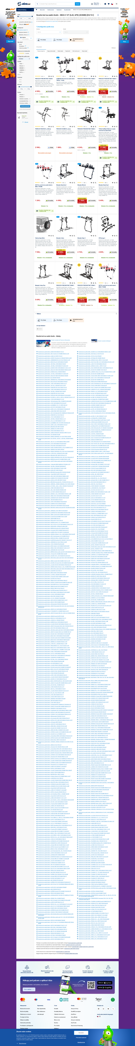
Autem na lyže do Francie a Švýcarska (60, 340)
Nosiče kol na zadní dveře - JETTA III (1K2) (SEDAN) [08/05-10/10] (93, 562)
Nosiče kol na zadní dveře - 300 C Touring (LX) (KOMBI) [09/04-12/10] (53, 353)
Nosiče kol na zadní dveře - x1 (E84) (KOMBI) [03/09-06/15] (92, 835)
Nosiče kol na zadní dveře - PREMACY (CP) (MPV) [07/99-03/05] (93, 663)
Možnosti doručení (25, 1008)
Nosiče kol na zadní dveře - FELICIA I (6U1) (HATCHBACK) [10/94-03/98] (54, 633)
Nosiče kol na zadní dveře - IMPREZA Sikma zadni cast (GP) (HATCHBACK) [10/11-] (56, 551)
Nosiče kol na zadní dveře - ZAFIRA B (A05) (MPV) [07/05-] (92, 907)
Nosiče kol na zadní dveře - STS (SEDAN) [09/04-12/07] (50, 809)
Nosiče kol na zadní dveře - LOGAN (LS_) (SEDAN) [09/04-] (51, 620)
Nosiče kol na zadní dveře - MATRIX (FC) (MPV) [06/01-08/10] (92, 576)
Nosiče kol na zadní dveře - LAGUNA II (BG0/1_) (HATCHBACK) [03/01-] (94, 564)
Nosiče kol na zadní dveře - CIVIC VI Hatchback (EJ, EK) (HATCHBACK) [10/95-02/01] (97, 383)
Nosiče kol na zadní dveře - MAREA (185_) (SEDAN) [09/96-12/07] (93, 655)
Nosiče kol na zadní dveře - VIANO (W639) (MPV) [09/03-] (91, 925)
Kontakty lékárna (58, 1011)
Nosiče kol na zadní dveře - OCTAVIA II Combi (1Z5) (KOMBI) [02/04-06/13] (54, 762)
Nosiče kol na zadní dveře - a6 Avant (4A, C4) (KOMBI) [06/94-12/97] (94, 445)
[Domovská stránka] (36, 10)
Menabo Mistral (82, 185)
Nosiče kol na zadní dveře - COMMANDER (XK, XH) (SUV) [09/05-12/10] (54, 360)
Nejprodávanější (51, 51)
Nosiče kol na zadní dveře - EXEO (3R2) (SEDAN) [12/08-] (50, 596)
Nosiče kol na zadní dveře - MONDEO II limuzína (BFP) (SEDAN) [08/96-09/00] (96, 692)
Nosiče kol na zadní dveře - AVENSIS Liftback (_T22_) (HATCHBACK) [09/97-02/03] (56, 534)
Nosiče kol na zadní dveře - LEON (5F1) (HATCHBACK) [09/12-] (52, 724)
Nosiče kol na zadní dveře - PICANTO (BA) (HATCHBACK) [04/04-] (52, 908)
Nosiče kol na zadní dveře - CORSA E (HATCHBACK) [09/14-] (92, 511)
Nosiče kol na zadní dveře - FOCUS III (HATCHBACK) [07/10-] (92, 435)
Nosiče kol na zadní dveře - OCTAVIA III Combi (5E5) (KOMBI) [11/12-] (53, 784)
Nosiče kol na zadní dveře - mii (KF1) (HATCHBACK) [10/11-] (51, 819)
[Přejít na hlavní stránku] (24, 4)
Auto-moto (42, 9)
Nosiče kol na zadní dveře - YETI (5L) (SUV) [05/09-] (90, 356)
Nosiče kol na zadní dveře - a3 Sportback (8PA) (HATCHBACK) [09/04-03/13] (55, 735)
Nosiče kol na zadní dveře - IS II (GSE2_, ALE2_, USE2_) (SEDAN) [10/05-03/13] (55, 486)
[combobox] (55, 4)
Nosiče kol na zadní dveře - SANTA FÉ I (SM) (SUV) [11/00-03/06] (93, 642)
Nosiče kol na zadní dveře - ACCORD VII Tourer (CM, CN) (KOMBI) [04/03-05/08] (55, 562)
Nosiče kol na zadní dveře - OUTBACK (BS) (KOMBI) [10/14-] (51, 862)
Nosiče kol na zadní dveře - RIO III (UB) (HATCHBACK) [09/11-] (92, 482)
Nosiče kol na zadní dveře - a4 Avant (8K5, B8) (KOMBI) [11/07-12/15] (53, 866)
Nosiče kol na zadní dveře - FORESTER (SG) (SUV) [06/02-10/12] (52, 387)
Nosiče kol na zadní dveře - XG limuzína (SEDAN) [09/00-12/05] (93, 780)
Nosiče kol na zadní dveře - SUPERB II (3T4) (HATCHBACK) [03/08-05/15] (54, 882)
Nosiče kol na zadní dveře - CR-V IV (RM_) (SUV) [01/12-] (91, 582)
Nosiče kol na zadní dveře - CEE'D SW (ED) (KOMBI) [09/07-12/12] (52, 600)
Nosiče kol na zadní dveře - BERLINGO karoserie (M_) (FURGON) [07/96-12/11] (55, 482)
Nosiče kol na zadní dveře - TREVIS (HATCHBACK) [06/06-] (51, 893)
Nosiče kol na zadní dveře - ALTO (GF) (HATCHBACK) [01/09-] (51, 407)
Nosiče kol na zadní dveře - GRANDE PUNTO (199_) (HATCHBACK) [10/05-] (95, 619)
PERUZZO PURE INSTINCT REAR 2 (86, 129)
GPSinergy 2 (102, 238)
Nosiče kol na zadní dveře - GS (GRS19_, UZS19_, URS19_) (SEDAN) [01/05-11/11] (56, 397)
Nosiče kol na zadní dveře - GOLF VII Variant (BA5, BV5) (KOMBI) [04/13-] (95, 460)
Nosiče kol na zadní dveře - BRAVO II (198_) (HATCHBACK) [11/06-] (53, 848)
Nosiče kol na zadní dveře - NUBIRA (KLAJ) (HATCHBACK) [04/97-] (53, 622)
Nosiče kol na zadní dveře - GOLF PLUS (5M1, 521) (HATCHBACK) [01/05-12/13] (96, 362)
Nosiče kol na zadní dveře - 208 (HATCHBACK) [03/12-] (50, 700)
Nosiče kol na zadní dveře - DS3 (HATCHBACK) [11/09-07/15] (92, 584)
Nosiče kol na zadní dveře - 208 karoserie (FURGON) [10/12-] (51, 716)
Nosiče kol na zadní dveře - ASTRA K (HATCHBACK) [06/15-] (51, 815)
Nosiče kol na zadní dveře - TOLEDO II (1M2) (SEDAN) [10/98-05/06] (53, 912)
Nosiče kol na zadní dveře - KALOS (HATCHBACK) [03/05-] (92, 708)
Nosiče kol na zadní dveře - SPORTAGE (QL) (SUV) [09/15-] (92, 665)
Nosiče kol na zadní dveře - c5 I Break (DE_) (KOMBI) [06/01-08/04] (93, 399)
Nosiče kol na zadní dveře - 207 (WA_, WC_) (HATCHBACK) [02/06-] (53, 659)
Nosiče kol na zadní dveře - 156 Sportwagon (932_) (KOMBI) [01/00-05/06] (54, 401)
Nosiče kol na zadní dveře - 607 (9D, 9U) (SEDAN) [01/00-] (91, 706)
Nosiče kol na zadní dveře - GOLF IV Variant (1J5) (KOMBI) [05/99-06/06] (54, 937)
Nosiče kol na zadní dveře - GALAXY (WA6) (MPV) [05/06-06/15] (93, 527)
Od (18, 16)
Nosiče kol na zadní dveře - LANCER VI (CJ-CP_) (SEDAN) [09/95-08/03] (94, 389)
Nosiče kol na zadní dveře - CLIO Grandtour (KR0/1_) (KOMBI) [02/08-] (53, 794)
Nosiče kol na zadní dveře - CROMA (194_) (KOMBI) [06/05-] (51, 898)
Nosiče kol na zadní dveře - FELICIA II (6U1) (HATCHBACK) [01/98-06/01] (54, 655)
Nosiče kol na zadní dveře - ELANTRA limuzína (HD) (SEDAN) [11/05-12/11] (55, 540)
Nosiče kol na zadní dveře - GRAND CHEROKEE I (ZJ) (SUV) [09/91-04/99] (54, 436)
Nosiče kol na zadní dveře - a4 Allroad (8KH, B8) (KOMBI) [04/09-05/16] (54, 813)
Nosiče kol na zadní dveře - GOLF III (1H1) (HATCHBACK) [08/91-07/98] (54, 868)
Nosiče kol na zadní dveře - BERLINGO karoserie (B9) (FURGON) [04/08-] (54, 472)
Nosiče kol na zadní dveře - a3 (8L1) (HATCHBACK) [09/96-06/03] (52, 651)
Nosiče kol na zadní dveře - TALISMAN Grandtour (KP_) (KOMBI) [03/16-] (95, 843)
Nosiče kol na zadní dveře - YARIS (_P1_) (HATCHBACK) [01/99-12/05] (94, 934)
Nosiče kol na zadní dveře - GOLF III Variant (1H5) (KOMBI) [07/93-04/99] (54, 900)
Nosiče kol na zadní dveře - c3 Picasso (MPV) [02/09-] (50, 722)
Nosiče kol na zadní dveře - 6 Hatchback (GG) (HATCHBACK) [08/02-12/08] (54, 710)
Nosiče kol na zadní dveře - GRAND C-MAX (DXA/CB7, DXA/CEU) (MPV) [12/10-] (96, 601)
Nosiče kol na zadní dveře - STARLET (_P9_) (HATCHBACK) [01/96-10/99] (95, 927)
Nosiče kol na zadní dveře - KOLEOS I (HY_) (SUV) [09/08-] (91, 529)
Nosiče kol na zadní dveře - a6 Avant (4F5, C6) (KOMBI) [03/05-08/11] (94, 472)
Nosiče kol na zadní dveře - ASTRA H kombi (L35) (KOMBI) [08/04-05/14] (54, 737)
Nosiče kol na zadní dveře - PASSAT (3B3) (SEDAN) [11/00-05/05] (93, 731)
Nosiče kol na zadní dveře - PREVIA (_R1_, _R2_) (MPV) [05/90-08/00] (94, 919)
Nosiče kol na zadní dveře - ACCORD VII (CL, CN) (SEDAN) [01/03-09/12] (54, 555)
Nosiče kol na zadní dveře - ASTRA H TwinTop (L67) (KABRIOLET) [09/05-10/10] (56, 758)
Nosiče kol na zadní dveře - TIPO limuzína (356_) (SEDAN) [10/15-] (93, 852)
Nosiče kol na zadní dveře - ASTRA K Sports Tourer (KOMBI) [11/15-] (53, 846)
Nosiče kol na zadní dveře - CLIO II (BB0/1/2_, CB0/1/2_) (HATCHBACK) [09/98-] (55, 817)
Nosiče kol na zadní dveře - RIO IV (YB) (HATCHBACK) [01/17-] (92, 507)
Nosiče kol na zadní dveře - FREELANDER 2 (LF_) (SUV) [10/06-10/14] (53, 645)
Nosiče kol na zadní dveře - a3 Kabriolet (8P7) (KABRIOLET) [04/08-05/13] (54, 704)
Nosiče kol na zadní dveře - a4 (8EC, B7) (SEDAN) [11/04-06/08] (52, 790)
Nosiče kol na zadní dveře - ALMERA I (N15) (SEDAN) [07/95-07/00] (53, 478)
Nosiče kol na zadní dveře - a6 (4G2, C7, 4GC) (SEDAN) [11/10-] (93, 416)
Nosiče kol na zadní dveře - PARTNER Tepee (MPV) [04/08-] (92, 862)
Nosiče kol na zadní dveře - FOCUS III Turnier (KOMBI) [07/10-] (92, 468)
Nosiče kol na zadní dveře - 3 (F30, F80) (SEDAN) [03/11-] (51, 694)
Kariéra (56, 1022)
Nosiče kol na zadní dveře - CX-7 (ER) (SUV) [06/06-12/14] (91, 525)
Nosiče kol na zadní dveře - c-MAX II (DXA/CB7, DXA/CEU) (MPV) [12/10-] (54, 432)
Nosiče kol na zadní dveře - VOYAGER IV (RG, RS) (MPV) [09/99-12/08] (53, 786)
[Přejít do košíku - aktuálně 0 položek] (116, 4)
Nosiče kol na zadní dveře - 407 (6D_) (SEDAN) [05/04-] (91, 593)
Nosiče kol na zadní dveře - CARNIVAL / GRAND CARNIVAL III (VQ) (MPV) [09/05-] (56, 484)
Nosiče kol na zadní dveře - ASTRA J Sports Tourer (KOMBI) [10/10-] (53, 807)
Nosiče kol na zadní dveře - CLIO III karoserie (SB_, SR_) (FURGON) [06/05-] (54, 850)
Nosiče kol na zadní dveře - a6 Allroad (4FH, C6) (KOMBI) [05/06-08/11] (94, 425)
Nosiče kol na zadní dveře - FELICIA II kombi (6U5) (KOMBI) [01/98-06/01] (54, 667)
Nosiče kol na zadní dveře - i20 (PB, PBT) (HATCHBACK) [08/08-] (52, 887)
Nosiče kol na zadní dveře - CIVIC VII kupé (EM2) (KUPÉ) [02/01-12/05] (94, 420)
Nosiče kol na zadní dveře (52, 21)
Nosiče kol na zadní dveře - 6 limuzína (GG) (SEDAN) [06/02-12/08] (53, 746)
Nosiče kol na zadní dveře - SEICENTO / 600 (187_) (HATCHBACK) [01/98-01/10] (96, 821)
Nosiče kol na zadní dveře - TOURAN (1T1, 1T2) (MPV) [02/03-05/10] (94, 872)
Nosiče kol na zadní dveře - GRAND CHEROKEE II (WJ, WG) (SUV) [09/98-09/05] (55, 451)
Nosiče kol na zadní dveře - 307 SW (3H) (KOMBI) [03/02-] (91, 373)
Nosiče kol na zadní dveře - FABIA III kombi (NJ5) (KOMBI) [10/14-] (53, 586)
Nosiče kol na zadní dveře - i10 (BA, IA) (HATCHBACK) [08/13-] (52, 839)
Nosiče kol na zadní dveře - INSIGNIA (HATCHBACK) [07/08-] (92, 639)
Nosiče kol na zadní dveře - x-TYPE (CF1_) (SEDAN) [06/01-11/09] (52, 643)
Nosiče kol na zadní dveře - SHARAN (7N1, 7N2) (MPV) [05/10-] (93, 850)
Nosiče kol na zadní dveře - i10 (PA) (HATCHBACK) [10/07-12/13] (52, 852)
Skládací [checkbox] (21, 96)
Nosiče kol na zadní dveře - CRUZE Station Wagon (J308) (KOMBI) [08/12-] (95, 550)
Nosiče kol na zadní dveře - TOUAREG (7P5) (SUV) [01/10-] (92, 866)
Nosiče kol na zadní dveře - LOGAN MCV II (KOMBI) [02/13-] (51, 657)
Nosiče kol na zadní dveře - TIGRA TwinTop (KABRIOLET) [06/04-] (93, 884)
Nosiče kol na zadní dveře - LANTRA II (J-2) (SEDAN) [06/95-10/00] (93, 554)
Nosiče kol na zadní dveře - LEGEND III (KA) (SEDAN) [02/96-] (92, 776)
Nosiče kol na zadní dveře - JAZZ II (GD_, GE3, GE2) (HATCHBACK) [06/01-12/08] (97, 751)
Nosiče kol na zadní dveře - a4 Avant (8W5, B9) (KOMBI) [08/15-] (52, 876)
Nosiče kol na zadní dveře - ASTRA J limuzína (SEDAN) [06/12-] (52, 792)
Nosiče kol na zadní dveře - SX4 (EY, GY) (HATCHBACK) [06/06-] (93, 637)
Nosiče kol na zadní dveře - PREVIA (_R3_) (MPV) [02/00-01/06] (93, 921)
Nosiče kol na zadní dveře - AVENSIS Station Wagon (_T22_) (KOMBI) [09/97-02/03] (56, 566)
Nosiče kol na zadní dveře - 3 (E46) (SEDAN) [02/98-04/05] (51, 673)
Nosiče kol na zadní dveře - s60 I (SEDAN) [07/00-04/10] (50, 880)
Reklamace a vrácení (25, 1014)
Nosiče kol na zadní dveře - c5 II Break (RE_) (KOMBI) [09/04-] (92, 418)
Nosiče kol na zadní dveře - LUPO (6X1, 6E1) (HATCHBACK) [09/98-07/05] (95, 661)
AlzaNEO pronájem (76, 1011)
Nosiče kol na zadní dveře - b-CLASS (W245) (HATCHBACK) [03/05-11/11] (54, 624)
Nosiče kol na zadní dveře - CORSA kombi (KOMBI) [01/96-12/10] (93, 422)
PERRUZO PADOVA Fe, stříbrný (43, 129)
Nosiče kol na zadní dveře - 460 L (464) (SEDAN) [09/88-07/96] (52, 489)
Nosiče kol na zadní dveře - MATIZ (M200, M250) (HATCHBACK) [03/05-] (95, 759)
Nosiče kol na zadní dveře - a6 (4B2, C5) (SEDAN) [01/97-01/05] (93, 397)
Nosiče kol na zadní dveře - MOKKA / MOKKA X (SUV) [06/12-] (92, 801)
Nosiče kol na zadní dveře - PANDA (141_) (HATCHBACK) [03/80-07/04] (94, 684)
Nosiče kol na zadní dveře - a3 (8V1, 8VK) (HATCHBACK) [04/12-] (52, 675)
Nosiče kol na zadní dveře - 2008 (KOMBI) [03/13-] (49, 518)
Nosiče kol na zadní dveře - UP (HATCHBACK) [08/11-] (91, 911)
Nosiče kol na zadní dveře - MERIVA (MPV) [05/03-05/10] (91, 785)
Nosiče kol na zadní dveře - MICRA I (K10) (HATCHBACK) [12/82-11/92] (94, 491)
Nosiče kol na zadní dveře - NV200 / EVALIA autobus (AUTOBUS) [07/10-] (95, 625)
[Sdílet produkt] (98, 15)
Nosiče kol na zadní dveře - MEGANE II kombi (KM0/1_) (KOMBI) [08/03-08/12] (96, 761)
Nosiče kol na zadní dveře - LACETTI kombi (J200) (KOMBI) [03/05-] (94, 721)
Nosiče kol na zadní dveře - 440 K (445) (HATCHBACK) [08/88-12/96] (53, 476)
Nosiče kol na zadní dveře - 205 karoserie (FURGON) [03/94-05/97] (53, 604)
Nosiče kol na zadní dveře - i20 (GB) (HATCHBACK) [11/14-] (51, 878)
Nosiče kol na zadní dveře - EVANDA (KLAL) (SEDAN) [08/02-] (52, 371)
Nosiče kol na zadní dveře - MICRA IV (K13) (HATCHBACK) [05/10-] (93, 509)
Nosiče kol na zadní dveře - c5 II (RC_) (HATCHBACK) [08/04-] (92, 411)
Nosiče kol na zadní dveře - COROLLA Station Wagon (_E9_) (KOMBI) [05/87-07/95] (97, 629)
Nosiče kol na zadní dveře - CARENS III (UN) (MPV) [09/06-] (51, 449)
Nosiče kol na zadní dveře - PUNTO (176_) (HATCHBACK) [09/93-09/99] (94, 727)
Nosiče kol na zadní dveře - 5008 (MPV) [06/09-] (89, 613)
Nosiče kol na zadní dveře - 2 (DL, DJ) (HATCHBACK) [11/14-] (51, 420)
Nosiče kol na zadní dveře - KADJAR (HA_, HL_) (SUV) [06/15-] (92, 478)
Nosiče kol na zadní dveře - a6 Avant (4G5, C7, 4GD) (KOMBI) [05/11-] (94, 480)
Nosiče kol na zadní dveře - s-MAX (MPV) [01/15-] (90, 823)
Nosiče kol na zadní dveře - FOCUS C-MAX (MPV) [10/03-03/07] (93, 385)
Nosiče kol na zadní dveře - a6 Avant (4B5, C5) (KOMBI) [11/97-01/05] (94, 464)
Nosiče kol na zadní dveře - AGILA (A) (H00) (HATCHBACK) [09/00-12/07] (54, 369)
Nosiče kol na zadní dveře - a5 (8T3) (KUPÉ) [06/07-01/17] (51, 902)
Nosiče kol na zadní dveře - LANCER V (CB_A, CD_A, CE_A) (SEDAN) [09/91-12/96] (97, 371)
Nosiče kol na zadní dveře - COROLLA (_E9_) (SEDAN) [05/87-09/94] (94, 456)
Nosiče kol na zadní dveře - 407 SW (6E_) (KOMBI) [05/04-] (92, 599)
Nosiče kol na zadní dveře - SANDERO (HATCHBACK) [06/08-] (51, 698)
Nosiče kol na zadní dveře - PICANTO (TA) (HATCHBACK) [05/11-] (52, 929)
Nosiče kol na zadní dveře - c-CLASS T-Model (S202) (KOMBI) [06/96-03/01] (55, 760)
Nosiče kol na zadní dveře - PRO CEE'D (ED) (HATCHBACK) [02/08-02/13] (95, 403)
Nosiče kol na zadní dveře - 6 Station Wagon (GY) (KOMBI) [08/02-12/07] (54, 776)
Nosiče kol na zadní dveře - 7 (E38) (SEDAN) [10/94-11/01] (92, 651)
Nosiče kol (59, 9)
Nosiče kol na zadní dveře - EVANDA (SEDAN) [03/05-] (91, 586)
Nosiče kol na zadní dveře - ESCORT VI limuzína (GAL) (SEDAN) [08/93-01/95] (55, 752)
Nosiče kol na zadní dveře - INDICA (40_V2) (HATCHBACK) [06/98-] (53, 362)
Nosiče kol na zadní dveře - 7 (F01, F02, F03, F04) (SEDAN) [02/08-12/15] (95, 667)
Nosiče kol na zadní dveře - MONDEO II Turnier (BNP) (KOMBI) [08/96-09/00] (95, 696)
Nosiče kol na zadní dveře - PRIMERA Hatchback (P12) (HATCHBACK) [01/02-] (96, 795)
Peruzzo (21, 65)
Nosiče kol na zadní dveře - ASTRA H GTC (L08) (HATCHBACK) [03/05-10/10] (55, 720)
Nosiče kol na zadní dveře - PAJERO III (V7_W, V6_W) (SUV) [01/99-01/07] (95, 605)
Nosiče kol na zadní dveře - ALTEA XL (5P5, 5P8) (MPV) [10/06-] (52, 480)
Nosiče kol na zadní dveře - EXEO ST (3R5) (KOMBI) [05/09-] (51, 602)
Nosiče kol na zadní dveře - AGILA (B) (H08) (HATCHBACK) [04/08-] (53, 375)
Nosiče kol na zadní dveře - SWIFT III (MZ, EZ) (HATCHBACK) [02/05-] (94, 611)
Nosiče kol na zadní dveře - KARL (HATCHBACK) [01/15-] (91, 763)
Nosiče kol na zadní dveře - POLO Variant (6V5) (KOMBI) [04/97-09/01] (94, 833)
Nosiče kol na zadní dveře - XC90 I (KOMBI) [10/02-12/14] (91, 540)
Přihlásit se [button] (96, 4)
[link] (25, 122)
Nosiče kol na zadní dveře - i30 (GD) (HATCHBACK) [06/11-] (51, 939)
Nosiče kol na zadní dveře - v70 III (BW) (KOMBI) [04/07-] (91, 462)
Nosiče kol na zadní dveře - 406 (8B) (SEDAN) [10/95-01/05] (92, 568)
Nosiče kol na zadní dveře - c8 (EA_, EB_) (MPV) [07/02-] (91, 474)
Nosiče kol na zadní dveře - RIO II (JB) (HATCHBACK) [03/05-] (92, 470)
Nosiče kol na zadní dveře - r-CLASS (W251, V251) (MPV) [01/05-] (93, 831)
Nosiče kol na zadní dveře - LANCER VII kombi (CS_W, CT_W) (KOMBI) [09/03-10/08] (97, 401)
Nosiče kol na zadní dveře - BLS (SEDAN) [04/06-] (49, 377)
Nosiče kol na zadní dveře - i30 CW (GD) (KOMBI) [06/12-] (91, 379)
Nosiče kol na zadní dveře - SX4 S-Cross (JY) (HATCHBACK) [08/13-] (94, 644)
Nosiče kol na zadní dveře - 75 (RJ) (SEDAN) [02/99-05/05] (51, 544)
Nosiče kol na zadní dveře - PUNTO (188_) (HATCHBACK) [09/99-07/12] (94, 733)
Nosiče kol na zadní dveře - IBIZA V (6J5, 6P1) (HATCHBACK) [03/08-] (53, 669)
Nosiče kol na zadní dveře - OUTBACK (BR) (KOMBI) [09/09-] (51, 854)
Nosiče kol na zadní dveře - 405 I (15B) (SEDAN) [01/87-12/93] (92, 515)
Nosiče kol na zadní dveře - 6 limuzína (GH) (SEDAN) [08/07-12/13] (53, 756)
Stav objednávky (41, 1008)
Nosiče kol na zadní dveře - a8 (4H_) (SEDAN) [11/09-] (91, 548)
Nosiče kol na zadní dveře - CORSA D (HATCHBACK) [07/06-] (92, 501)
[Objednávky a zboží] (105, 4)
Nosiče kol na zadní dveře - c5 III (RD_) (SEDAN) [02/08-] (91, 433)
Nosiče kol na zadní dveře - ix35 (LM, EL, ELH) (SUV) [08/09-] (92, 503)
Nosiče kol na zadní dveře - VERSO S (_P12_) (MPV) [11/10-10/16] (93, 932)
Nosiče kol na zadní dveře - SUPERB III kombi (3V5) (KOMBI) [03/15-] (53, 910)
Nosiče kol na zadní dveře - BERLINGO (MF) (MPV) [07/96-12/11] (52, 455)
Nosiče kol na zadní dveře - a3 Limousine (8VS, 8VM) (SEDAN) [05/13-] (54, 718)
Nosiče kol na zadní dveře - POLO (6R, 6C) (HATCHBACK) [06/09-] (93, 805)
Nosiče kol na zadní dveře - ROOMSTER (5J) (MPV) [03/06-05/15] (52, 843)
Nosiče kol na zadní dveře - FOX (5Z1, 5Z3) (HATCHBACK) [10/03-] (53, 801)
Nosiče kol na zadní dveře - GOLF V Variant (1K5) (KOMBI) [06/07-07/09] (95, 387)
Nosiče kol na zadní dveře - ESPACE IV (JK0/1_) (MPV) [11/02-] (92, 365)
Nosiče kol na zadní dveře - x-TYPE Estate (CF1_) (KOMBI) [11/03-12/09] (54, 649)
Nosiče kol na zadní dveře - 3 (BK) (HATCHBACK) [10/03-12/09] (52, 468)
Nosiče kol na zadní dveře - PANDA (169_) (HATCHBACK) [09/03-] (93, 686)
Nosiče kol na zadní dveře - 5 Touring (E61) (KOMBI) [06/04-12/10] (93, 542)
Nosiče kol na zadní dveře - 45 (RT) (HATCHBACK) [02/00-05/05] (52, 501)
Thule (21, 63)
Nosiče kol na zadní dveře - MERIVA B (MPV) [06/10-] (90, 791)
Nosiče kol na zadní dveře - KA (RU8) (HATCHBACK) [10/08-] (92, 623)
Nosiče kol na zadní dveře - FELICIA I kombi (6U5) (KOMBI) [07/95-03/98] (54, 637)
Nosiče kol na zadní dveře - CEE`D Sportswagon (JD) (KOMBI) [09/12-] (53, 536)
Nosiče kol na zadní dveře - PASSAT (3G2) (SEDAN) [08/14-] (92, 741)
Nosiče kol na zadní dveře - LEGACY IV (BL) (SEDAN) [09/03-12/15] (53, 671)
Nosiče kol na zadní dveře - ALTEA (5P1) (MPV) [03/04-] (50, 470)
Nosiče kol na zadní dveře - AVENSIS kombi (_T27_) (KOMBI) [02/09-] (53, 522)
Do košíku (50, 91)
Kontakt (56, 1008)
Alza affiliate (74, 1017)
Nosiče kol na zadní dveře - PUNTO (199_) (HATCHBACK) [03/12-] (93, 737)
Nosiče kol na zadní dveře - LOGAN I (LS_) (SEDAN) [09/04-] (92, 603)
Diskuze (114, 47)
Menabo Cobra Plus (40, 285)
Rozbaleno (21, 46)
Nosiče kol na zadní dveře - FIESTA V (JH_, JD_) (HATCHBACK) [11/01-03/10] (55, 904)
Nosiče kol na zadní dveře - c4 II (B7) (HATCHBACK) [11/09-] (51, 860)
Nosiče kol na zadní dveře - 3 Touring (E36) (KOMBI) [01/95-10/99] (52, 811)
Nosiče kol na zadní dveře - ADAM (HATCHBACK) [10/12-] (51, 351)
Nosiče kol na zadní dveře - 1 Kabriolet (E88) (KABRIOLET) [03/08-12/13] (54, 464)
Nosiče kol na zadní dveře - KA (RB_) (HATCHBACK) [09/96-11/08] (93, 621)
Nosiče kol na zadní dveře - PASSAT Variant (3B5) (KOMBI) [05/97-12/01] (95, 772)
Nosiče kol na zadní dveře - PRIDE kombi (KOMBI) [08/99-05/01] (93, 381)
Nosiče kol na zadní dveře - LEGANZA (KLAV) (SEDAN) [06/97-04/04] (53, 497)
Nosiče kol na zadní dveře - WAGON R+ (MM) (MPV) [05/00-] (92, 749)
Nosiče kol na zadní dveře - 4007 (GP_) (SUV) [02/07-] (90, 484)
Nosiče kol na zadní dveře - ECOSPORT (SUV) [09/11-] (50, 570)
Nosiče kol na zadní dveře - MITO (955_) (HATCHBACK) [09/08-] (52, 927)
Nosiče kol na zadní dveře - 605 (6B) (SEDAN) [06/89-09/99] (92, 700)
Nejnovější (84, 51)
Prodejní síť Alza (24, 1017)
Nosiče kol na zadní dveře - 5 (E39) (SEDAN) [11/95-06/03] (92, 486)
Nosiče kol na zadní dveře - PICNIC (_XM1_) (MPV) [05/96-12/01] (93, 917)
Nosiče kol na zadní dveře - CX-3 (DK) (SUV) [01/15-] (90, 476)
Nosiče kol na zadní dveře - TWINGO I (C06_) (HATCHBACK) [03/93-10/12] (95, 870)
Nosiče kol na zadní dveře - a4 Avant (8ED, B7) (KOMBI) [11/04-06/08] (53, 858)
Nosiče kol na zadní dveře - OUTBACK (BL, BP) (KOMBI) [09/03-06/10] (53, 841)
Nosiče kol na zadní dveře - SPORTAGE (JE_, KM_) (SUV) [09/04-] (93, 650)
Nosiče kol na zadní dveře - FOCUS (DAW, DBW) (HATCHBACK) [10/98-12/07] (96, 375)
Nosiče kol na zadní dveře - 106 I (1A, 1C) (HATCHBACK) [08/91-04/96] (53, 441)
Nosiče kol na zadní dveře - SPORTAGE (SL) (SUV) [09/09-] (92, 673)
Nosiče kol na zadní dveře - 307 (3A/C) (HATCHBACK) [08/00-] (52, 935)
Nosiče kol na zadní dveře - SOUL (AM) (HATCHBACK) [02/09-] (92, 627)
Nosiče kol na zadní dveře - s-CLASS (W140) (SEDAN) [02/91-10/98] (94, 839)
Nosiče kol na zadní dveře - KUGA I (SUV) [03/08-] (90, 640)
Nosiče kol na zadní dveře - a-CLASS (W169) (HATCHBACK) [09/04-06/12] (54, 564)
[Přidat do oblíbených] (49, 76)
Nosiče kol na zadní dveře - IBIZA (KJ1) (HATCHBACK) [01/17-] (52, 618)
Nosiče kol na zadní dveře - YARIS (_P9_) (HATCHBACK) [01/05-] (93, 938)
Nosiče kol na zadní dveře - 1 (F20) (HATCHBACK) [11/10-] (51, 399)
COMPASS (22, 70)
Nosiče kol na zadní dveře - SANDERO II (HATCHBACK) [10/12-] (52, 708)
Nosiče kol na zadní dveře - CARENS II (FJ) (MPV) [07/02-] (51, 428)
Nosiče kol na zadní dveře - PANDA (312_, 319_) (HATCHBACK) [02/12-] (94, 690)
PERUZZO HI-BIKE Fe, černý (63, 129)
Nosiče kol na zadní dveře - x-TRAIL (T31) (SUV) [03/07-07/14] (92, 909)
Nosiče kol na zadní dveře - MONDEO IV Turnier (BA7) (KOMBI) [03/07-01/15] (96, 729)
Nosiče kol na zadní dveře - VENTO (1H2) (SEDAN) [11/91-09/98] (93, 915)
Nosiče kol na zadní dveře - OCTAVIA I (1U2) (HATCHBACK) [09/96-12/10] (54, 714)
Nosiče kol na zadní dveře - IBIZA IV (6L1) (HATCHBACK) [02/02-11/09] (54, 647)
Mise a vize (57, 1020)
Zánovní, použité (23, 48)
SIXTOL (21, 72)
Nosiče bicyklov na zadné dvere (63, 951)
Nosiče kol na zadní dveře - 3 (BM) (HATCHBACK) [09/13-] (51, 487)
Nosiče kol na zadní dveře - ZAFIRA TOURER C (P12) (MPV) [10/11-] (94, 913)
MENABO (22, 68)
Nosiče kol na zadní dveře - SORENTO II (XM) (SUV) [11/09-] (92, 609)
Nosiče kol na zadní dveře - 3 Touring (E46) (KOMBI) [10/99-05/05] (52, 821)
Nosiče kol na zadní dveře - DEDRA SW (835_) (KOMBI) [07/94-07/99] (53, 538)
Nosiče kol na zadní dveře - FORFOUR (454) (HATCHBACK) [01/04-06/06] (54, 395)
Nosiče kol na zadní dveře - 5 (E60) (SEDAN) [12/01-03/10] (92, 493)
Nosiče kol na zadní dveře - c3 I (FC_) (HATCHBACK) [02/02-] (51, 653)
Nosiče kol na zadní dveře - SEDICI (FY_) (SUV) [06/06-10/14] (92, 819)
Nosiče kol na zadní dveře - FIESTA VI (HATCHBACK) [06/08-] (51, 920)
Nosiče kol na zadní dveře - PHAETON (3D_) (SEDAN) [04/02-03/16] (94, 797)
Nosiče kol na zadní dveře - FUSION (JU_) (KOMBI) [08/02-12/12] (93, 513)
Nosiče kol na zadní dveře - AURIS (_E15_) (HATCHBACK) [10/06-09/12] (54, 409)
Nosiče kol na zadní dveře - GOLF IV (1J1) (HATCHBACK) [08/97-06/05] (54, 906)
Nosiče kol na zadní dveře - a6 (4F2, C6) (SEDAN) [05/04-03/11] (93, 409)
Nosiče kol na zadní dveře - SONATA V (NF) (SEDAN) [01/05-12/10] (93, 702)
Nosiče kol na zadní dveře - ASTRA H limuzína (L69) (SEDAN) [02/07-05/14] (55, 750)
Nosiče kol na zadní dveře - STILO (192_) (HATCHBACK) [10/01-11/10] (94, 829)
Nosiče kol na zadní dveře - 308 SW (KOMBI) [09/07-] (90, 431)
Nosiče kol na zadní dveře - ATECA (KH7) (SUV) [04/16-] (50, 520)
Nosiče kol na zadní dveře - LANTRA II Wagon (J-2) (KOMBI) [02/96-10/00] (95, 566)
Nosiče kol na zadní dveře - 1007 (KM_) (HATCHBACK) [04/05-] (52, 363)
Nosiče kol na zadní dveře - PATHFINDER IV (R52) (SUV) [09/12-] (93, 694)
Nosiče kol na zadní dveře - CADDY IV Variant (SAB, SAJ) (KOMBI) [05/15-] (54, 631)
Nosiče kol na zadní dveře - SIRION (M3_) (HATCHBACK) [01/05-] (52, 827)
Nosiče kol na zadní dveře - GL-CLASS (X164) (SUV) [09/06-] (92, 753)
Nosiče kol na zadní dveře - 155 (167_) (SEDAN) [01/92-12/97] (52, 385)
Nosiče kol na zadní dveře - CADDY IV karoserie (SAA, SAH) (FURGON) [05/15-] (55, 626)
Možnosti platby (24, 1011)
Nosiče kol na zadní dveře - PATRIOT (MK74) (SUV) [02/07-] (51, 588)
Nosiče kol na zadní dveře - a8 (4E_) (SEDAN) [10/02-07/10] (92, 544)
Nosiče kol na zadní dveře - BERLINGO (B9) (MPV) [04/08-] (51, 426)
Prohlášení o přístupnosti (26, 1025)
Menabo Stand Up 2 (104, 185)
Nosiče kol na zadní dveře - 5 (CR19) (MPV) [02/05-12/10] (51, 696)
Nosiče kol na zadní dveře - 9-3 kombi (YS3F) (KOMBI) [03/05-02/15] (53, 530)
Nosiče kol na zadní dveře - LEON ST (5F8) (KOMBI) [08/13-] (51, 772)
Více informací (22, 1043)
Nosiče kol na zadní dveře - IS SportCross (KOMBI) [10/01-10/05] (52, 516)
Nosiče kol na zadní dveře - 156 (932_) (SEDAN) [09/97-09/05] (52, 391)
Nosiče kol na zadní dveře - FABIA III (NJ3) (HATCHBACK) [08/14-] (52, 580)
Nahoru (39, 313)
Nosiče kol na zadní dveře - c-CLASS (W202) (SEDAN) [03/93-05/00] (53, 665)
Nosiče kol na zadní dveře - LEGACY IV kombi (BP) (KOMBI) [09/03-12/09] (54, 682)
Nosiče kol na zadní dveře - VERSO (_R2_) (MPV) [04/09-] (91, 930)
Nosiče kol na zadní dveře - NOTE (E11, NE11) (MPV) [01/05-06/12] (93, 591)
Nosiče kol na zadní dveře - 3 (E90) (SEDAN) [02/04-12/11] (51, 686)
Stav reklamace (41, 1011)
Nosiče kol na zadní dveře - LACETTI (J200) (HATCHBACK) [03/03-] (93, 717)
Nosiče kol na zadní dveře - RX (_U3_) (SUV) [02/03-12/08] (51, 692)
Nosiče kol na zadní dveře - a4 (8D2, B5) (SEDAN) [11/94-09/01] (52, 766)
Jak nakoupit (40, 1014)
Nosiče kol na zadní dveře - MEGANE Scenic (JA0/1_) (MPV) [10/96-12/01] (95, 803)
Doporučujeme (41, 51)
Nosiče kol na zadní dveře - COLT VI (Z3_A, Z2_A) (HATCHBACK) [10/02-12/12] (55, 524)
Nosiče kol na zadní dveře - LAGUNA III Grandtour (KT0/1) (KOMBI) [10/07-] (95, 589)
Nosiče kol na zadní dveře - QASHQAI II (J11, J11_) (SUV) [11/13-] (93, 817)
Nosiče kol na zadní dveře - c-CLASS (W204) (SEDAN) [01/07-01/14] (53, 690)
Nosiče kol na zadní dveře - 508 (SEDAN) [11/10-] (90, 682)
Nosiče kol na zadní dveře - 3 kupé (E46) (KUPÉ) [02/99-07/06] (52, 788)
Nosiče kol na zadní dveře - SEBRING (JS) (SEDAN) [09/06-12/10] (52, 641)
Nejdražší (67, 51)
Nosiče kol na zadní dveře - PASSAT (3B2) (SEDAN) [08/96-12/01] (93, 725)
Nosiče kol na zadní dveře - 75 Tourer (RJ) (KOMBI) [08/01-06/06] (52, 553)
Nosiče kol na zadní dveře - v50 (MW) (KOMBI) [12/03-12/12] (92, 405)
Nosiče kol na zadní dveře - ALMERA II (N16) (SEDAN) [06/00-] (52, 503)
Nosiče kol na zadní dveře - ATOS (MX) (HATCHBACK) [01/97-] (52, 445)
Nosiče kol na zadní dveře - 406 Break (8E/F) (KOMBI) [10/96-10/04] (94, 580)
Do (32, 16)
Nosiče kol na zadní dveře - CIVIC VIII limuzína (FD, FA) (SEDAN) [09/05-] (95, 441)
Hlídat (51, 147)
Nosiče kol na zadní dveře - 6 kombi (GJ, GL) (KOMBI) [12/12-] (52, 733)
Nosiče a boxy (51, 9)
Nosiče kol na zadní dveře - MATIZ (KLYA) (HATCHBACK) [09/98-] (52, 572)
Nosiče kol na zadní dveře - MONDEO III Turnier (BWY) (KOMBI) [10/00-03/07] (96, 713)
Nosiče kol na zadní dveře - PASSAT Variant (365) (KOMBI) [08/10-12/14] (95, 764)
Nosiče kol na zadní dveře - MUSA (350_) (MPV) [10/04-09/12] (52, 739)
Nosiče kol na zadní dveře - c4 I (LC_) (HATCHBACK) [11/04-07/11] (53, 823)
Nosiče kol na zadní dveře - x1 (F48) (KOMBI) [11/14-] (90, 837)
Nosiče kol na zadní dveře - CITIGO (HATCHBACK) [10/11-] (51, 430)
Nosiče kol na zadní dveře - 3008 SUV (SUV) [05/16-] (49, 744)
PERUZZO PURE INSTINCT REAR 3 (44, 78)
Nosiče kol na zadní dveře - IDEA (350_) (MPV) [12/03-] (91, 631)
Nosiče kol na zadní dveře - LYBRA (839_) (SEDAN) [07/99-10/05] (52, 726)
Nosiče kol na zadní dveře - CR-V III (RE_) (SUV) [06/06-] (91, 570)
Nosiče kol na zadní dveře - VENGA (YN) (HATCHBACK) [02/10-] (93, 715)
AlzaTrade (73, 1022)
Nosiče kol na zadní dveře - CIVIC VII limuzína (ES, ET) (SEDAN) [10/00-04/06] (96, 427)
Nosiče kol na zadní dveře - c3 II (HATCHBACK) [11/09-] (50, 663)
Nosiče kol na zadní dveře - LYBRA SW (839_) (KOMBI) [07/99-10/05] (53, 730)
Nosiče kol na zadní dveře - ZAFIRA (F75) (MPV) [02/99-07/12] (92, 880)
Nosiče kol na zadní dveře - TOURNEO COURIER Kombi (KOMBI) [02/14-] (95, 901)
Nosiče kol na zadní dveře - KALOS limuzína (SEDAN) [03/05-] (92, 712)
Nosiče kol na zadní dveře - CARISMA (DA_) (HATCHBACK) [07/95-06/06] (54, 379)
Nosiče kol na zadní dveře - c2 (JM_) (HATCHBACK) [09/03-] (51, 594)
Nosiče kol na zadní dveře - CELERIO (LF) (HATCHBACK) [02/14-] (52, 679)
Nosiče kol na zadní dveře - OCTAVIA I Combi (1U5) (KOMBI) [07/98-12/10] (54, 732)
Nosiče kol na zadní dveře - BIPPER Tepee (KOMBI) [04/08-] (92, 745)
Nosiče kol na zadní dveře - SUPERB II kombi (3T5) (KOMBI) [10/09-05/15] (54, 891)
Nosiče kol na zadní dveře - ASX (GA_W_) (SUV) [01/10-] (91, 353)
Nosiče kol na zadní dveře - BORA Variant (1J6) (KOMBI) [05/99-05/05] (53, 546)
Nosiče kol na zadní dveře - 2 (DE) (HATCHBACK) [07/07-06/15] (52, 403)
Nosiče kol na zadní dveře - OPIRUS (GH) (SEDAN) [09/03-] (51, 870)
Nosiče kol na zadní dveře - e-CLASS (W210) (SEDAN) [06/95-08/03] (94, 458)
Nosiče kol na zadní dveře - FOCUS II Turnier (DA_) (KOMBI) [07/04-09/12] (95, 429)
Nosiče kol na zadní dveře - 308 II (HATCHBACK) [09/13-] (91, 407)
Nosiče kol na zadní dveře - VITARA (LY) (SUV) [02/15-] (91, 704)
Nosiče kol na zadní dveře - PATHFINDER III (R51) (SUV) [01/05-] (93, 688)
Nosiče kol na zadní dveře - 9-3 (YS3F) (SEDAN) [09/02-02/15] (52, 491)
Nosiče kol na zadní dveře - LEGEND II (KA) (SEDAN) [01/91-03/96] (93, 766)
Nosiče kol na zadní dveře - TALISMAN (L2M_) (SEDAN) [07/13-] (93, 841)
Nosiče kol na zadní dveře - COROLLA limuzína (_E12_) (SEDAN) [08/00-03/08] (96, 595)
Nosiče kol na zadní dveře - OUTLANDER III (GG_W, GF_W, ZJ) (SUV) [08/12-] (96, 538)
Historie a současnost (59, 1017)
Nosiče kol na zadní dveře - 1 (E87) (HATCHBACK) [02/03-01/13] (52, 389)
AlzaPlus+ (73, 1014)
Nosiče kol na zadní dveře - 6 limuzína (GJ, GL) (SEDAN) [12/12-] (52, 764)
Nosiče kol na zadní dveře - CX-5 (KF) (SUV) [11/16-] (90, 495)
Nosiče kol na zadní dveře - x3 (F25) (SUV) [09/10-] (90, 848)
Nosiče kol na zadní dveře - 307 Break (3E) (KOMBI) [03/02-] (92, 358)
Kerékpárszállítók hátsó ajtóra (71, 953)
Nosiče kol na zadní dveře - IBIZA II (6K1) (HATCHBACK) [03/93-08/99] (53, 635)
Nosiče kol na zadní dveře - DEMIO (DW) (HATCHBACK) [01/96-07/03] (94, 558)
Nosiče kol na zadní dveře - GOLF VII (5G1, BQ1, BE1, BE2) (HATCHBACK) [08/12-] (97, 443)
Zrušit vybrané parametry (25, 109)
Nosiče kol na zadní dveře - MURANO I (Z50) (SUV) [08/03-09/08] (93, 537)
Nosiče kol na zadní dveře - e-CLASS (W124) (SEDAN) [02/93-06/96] (94, 447)
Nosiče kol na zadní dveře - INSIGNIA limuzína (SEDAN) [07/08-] (93, 675)
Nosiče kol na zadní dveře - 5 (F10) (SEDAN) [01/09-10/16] (92, 499)
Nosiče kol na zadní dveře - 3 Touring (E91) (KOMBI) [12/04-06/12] (52, 829)
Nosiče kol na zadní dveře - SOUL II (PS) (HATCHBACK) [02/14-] (93, 635)
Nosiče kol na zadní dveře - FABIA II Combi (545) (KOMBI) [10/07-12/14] (54, 560)
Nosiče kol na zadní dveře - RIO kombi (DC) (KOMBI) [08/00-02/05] (93, 523)
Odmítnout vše (81, 1042)
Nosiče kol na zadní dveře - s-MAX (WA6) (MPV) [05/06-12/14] (92, 825)
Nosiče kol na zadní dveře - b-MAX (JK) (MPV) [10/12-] (50, 356)
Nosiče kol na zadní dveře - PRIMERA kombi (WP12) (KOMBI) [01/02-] (94, 799)
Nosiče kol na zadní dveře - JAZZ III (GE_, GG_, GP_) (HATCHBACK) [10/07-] (95, 755)
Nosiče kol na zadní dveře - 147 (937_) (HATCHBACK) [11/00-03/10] (53, 373)
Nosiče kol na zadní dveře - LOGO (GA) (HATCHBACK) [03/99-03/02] (94, 789)
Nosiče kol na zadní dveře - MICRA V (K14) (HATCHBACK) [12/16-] (93, 531)
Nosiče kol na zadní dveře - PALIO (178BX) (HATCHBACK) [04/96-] (93, 680)
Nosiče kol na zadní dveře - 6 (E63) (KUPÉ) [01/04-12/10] (91, 607)
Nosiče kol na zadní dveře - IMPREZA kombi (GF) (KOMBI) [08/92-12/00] (54, 459)
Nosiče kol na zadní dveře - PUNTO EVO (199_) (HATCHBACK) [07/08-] (94, 743)
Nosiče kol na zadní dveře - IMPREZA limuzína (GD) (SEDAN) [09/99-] (53, 528)
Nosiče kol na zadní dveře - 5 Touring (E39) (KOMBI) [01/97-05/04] (93, 533)
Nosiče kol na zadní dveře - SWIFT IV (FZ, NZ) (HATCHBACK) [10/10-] (94, 617)
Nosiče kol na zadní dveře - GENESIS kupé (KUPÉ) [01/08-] (51, 616)
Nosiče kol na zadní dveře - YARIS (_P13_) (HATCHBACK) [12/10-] (93, 936)
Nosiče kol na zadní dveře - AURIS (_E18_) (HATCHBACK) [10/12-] (52, 424)
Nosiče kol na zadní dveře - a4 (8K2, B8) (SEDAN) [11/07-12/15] (52, 797)
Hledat (77, 4)
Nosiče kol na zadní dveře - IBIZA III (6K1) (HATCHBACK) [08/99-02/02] (53, 639)
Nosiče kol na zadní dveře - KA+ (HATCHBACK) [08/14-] (91, 633)
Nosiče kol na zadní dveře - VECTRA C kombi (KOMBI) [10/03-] (92, 893)
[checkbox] (25, 22)
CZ (100, 1016)
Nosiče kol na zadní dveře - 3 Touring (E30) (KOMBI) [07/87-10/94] (52, 803)
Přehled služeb (24, 1028)
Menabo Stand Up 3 (61, 185)
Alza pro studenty (75, 1020)
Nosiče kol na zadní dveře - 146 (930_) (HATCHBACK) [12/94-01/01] (53, 365)
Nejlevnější (60, 51)
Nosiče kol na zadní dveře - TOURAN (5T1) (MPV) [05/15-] (91, 878)
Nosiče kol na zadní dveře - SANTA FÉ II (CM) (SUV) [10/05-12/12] (93, 657)
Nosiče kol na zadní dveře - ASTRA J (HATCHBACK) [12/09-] (51, 768)
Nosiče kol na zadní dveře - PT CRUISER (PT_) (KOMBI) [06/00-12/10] (53, 611)
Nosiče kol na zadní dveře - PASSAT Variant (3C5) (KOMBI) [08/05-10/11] (95, 787)
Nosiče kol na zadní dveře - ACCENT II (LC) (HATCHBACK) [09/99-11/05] (95, 351)
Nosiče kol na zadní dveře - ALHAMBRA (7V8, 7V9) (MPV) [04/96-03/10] (54, 422)
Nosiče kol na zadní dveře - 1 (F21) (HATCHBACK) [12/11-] (51, 416)
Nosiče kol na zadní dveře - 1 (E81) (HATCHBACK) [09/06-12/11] (52, 383)
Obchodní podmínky (25, 1022)
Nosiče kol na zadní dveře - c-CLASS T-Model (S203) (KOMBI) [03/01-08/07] (55, 770)
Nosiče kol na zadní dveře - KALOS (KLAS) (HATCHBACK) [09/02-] (53, 381)
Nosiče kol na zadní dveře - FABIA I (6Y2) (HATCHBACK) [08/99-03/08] (53, 495)
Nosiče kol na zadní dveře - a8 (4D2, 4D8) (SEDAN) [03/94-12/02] (93, 535)
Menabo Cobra (60, 238)
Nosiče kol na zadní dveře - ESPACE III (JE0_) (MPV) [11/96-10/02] (93, 360)
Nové (20, 44)
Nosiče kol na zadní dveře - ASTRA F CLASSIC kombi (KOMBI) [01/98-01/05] (55, 582)
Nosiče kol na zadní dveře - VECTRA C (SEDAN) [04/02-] (91, 891)
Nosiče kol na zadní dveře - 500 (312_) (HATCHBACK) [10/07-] (52, 688)
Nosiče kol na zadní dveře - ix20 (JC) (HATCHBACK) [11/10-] (92, 497)
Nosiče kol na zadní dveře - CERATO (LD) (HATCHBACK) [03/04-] (52, 609)
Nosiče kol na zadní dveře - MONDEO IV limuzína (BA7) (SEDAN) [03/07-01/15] (96, 723)
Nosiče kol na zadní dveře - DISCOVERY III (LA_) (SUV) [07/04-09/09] (53, 584)
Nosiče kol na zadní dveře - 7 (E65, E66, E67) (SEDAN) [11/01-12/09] (94, 659)
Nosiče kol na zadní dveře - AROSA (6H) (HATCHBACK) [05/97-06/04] (53, 505)
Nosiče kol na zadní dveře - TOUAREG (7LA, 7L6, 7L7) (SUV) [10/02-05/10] (95, 864)
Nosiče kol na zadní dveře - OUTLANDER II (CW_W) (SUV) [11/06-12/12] (95, 521)
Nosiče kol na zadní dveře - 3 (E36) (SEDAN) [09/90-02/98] (51, 661)
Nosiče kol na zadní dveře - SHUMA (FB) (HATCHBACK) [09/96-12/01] (94, 578)
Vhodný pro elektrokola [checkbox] (24, 103)
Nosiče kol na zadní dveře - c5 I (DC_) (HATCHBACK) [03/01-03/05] (93, 395)
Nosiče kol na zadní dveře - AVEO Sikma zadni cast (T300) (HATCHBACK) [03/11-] (56, 568)
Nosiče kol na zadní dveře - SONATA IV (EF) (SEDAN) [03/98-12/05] (93, 698)
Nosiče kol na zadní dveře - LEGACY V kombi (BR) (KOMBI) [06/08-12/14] (54, 706)
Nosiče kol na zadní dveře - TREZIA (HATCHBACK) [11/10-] (51, 933)
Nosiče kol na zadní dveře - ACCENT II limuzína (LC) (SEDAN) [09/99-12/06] (54, 358)
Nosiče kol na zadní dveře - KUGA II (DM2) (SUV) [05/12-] (91, 653)
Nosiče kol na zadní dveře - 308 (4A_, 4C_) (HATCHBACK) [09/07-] (93, 391)
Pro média (57, 1025)
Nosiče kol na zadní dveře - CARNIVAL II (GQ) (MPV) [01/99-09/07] (53, 510)
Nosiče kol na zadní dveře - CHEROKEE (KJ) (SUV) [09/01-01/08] (52, 542)
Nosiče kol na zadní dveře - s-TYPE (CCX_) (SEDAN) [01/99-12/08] (52, 453)
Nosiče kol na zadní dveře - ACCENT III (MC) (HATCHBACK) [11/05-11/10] (54, 367)
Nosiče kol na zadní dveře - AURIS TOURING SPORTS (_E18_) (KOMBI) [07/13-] (55, 447)
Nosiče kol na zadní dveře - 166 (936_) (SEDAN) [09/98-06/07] (52, 466)
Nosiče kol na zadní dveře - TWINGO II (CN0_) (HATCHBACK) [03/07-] (94, 876)
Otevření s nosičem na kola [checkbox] (24, 98)
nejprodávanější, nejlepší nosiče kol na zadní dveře (83, 946)
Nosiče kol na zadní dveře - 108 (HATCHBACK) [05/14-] (50, 499)
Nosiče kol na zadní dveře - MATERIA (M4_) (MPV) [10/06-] (51, 774)
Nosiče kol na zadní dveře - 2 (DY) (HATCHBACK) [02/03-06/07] (52, 443)
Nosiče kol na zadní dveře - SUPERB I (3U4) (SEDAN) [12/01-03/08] (53, 874)
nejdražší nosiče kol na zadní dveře (73, 944)
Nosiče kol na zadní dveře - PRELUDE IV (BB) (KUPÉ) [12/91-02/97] (93, 856)
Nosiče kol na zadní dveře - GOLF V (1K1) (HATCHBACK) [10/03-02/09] (94, 377)
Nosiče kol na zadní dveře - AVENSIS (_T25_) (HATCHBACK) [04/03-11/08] (54, 493)
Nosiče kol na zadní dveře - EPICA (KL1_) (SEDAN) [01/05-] (92, 560)
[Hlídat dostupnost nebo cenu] (51, 76)
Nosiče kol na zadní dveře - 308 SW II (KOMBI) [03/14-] (91, 439)
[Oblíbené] (109, 4)
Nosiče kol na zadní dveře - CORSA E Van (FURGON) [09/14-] (92, 517)
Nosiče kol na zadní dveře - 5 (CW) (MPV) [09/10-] (49, 702)
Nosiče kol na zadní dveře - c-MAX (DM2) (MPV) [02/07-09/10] (52, 411)
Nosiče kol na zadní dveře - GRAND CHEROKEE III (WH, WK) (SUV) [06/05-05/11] (56, 457)
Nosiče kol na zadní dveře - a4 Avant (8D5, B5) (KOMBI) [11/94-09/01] (53, 831)
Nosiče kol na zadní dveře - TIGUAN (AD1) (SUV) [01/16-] (91, 860)
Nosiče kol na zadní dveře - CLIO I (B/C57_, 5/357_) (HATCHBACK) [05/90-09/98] (56, 799)
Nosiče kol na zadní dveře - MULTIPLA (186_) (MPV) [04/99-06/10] (93, 669)
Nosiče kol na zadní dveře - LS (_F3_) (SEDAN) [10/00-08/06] (51, 598)
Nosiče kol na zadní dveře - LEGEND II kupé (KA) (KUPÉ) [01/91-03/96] (94, 770)
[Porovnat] (53, 76)
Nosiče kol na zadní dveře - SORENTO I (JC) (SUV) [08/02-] (92, 597)
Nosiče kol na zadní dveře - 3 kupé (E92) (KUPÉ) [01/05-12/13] (52, 795)
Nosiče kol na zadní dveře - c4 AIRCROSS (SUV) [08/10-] (50, 778)
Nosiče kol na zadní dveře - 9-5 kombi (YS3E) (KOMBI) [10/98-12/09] (53, 576)
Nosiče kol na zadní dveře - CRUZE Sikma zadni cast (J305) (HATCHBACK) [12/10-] (97, 546)
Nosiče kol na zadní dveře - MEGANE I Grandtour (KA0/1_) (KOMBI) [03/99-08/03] (97, 739)
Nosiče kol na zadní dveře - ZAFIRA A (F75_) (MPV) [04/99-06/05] (93, 903)
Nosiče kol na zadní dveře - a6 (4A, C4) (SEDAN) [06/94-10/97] (92, 393)
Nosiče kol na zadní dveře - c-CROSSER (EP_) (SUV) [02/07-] (92, 487)
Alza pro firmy (74, 1008)
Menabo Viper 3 (82, 238)
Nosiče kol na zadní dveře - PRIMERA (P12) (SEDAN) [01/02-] (92, 774)
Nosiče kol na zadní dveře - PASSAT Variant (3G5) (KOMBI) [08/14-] (93, 793)
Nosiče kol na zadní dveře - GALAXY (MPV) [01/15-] (90, 519)
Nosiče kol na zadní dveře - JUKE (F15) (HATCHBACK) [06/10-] (92, 363)
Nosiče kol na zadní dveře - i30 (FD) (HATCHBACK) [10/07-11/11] (52, 925)
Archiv (40, 328)
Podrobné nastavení (81, 1037)
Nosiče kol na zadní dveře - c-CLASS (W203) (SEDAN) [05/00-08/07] (53, 677)
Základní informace (59, 1014)
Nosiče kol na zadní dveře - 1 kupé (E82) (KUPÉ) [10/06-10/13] (52, 474)
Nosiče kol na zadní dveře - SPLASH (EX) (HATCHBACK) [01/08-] (93, 556)
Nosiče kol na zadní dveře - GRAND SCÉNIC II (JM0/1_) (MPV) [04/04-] (94, 451)
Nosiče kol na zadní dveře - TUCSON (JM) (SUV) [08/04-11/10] (92, 757)
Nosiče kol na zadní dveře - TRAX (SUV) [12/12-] (89, 868)
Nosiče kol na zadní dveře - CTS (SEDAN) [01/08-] (49, 434)
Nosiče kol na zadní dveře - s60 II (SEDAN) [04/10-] (49, 889)
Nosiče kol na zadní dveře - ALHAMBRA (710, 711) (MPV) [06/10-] (52, 405)
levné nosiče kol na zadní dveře (75, 943)
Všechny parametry (25, 106)
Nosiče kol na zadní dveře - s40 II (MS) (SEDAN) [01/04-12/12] (52, 872)
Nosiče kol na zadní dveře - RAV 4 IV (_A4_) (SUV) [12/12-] (91, 923)
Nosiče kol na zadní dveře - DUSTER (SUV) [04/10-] (49, 578)
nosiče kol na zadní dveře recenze (71, 948)
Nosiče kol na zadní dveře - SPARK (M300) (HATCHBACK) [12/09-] (93, 846)
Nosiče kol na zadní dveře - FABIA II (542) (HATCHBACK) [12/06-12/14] (53, 548)
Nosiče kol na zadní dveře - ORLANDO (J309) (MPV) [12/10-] (92, 807)
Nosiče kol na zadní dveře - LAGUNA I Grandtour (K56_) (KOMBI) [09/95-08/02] (96, 552)
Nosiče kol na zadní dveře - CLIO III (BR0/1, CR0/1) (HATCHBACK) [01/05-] (54, 835)
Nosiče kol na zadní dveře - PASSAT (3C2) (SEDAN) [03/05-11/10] (93, 735)
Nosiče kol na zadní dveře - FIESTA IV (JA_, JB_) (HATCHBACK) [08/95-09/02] (55, 837)
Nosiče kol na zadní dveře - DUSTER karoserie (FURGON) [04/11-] (52, 590)
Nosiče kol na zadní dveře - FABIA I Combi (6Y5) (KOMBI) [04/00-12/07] (54, 514)
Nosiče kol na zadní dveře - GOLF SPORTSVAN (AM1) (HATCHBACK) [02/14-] (96, 367)
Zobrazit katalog (22, 9)
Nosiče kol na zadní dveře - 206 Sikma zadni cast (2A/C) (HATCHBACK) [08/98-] (56, 630)
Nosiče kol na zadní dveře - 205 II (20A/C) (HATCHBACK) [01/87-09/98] (54, 592)
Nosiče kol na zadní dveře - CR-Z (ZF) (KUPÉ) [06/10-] (90, 615)
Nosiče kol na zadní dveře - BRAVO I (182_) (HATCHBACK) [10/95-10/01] (54, 833)
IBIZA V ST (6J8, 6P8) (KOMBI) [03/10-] (82, 9)
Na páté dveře (67, 9)
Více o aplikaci (27, 989)
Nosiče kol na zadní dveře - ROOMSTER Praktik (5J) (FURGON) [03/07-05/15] (55, 856)
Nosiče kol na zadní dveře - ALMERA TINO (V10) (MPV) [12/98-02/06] (53, 532)
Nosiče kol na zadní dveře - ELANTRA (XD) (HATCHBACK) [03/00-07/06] (54, 512)
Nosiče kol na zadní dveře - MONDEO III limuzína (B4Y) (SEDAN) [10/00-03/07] (96, 710)
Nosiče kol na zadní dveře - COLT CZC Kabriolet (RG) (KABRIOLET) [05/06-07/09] (56, 413)
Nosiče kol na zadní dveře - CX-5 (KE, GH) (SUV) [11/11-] (91, 489)
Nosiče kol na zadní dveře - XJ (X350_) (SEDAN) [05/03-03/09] (52, 574)
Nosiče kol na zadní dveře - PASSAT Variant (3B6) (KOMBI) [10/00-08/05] (95, 778)
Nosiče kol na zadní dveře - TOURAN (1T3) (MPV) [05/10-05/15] (93, 874)
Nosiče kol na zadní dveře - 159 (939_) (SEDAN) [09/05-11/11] (52, 418)
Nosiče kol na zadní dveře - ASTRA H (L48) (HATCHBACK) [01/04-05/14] (54, 712)
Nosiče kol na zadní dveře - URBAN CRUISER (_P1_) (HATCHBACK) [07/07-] (95, 928)
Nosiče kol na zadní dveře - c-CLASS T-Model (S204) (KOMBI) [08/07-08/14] (55, 780)
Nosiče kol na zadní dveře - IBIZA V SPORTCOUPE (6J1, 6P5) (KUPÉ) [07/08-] (55, 681)
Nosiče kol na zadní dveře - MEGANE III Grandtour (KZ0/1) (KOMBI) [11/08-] (95, 768)
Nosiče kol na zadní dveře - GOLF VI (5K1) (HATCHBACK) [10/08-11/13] (94, 424)
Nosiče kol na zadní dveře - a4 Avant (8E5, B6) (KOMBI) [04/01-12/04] (53, 845)
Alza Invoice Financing (77, 1025)
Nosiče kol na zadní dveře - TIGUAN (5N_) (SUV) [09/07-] (91, 858)
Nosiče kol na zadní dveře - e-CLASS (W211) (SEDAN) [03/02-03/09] (94, 466)
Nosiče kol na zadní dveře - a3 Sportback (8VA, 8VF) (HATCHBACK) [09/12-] (55, 748)
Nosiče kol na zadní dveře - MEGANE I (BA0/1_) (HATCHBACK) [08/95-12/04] (96, 719)
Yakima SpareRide (40, 238)
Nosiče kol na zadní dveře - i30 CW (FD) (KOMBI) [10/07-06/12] (93, 369)
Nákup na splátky (24, 1020)
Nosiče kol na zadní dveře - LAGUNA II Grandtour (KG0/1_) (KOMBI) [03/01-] (95, 574)
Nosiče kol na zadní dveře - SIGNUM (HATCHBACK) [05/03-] (92, 882)
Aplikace (56, 1028)
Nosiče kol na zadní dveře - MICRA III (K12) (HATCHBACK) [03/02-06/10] (95, 505)
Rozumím (81, 1032)
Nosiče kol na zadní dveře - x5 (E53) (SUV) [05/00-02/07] (91, 854)
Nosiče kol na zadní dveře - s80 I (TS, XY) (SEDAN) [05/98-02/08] (52, 931)
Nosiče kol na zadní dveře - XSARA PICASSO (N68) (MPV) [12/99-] (93, 827)
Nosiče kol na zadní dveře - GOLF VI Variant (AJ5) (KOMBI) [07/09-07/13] (95, 437)
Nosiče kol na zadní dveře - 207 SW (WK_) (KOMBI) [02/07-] (51, 684)
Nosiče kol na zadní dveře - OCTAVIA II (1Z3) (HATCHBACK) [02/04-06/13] (54, 754)
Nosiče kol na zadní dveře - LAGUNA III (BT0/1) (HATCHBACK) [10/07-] (94, 588)
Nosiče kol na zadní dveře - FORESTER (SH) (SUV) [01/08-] (51, 393)
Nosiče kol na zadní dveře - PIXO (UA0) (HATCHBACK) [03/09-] (92, 747)
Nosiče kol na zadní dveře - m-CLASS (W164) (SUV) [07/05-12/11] (93, 815)
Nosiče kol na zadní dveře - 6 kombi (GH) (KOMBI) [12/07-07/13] (52, 728)
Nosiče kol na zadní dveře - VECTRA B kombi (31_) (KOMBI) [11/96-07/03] (95, 886)
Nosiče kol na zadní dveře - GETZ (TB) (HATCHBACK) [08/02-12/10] (53, 628)
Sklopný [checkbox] (21, 94)
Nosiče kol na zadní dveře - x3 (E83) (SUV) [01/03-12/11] (91, 845)
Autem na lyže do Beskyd (104, 341)
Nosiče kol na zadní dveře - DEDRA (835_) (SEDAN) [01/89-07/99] (52, 526)
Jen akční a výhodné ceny (25, 22)
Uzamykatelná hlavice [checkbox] (24, 101)
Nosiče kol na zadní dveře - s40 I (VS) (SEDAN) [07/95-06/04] (51, 864)
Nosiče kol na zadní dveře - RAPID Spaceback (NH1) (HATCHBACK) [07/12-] (55, 825)
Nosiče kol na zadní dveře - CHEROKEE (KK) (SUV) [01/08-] (51, 549)
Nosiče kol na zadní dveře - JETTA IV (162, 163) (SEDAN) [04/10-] (93, 572)
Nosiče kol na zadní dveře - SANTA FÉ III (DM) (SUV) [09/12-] (92, 671)
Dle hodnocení (76, 51)
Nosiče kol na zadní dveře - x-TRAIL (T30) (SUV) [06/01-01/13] (92, 905)
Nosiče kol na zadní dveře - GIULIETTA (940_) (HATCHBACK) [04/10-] (53, 782)
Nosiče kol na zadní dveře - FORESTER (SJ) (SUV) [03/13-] (51, 414)
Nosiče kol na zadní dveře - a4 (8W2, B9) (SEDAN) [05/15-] (51, 805)
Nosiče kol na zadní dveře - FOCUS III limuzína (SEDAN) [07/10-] (93, 449)
